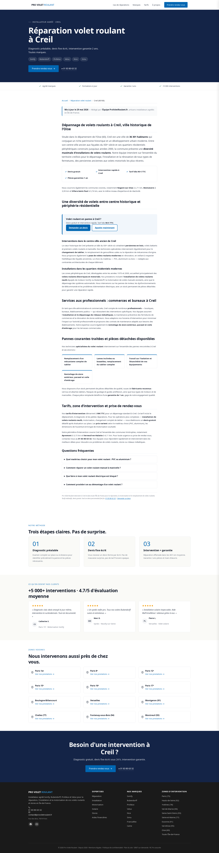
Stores (94, 813)
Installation (97, 800)
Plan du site (128, 847)
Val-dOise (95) (168, 826)
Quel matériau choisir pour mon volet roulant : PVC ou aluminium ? (98, 459)
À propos (156, 5)
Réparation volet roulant (81, 100)
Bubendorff (132, 800)
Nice (129, 813)
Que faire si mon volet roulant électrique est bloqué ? (92, 476)
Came (129, 826)
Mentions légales (95, 847)
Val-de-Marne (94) (170, 809)
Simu (129, 817)
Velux (129, 809)
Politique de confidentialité (113, 847)
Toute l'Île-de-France (170, 834)
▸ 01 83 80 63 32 (69, 68)
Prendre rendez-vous (176, 5)
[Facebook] (30, 824)
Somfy (130, 796)
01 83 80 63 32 (110, 498)
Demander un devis (78, 227)
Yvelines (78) (167, 804)
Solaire (95, 809)
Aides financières (99, 817)
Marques (136, 5)
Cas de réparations (121, 5)
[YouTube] (36, 824)
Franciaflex (131, 821)
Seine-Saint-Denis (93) (171, 813)
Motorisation (97, 804)
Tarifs (146, 5)
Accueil (65, 100)
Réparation (97, 796)
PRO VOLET (42, 4)
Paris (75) (166, 796)
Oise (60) (166, 830)
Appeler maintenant (105, 227)
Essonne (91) (167, 821)
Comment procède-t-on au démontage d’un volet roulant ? (94, 484)
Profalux (130, 804)
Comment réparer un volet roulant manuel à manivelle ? (93, 468)
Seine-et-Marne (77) (170, 817)
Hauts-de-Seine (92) (170, 800)
